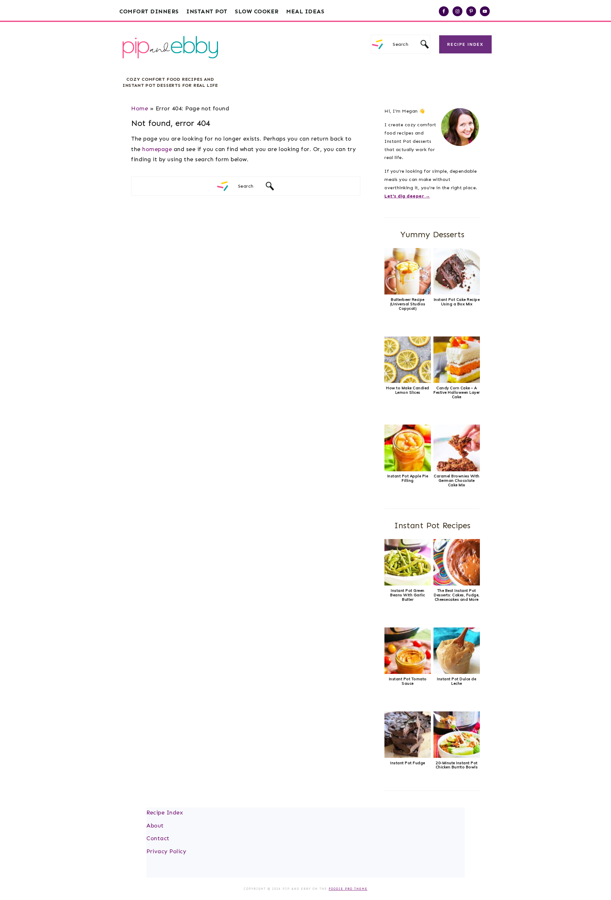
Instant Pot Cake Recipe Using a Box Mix (457, 301)
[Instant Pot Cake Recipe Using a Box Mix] (456, 293)
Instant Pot (207, 11)
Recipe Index (465, 44)
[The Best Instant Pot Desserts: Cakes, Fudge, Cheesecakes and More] (456, 584)
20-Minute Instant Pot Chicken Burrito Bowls (457, 765)
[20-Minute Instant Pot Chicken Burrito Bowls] (456, 756)
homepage (157, 149)
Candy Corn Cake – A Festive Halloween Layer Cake (456, 392)
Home (139, 108)
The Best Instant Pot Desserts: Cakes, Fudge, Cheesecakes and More (457, 595)
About (155, 825)
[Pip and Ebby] (170, 65)
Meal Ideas (305, 11)
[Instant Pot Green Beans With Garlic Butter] (407, 584)
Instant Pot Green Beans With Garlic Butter (407, 595)
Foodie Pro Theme (348, 888)
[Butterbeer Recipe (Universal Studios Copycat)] (407, 293)
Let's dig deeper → (407, 196)
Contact (158, 838)
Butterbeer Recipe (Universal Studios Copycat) (407, 304)
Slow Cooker (257, 11)
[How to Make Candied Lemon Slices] (407, 381)
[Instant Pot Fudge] (407, 756)
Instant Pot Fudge (407, 762)
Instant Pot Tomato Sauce (408, 681)
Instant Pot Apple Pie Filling (407, 478)
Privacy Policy (166, 851)
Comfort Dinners (149, 11)
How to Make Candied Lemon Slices (407, 390)
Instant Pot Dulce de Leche (456, 681)
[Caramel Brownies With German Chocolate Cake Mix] (456, 470)
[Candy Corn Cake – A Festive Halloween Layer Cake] (456, 381)
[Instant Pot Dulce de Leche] (456, 672)
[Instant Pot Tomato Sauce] (407, 672)
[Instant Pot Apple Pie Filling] (407, 470)
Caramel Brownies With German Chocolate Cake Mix (457, 480)
